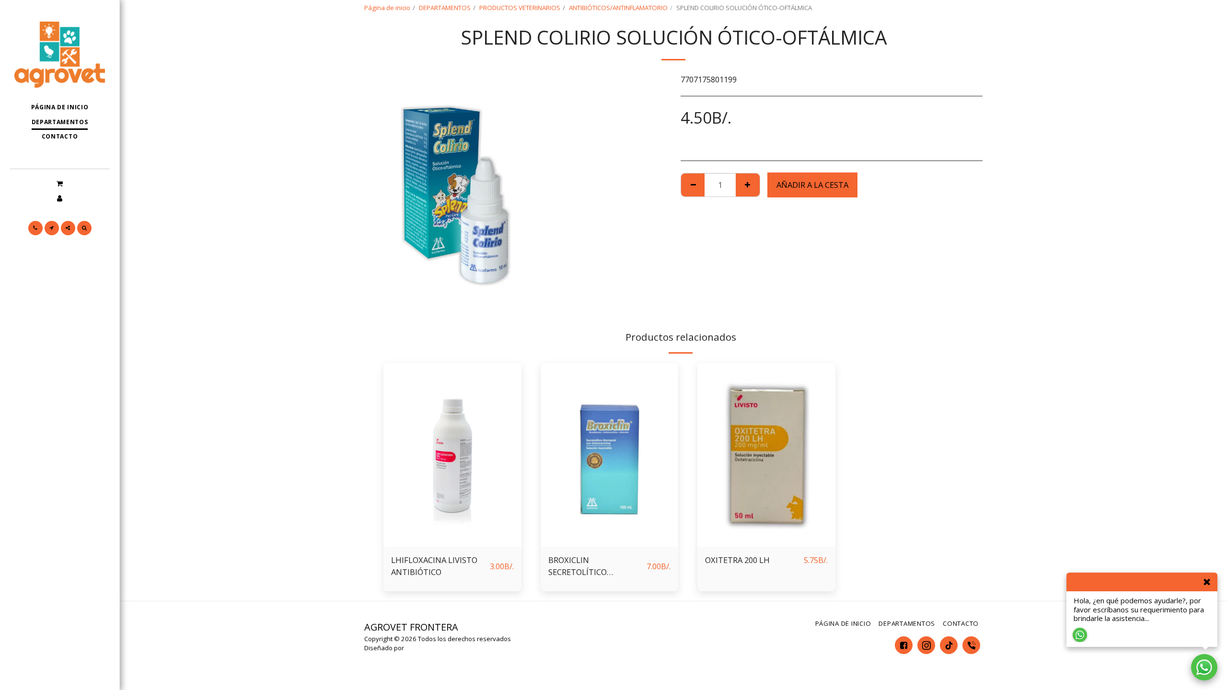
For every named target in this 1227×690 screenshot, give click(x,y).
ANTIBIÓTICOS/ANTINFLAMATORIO (618, 7)
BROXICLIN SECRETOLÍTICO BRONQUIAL (577, 566)
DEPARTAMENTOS (445, 7)
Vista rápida (452, 541)
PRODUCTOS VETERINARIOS (519, 7)
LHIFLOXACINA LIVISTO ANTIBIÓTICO (434, 565)
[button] (59, 183)
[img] (452, 455)
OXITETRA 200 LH (737, 559)
